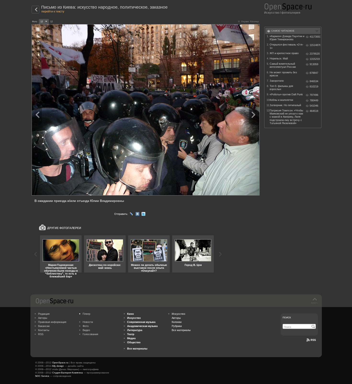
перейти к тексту (52, 11)
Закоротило (277, 80)
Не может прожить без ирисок (283, 74)
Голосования (90, 334)
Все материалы (181, 330)
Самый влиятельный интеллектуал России (283, 65)
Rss (313, 339)
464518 (314, 110)
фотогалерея (290, 12)
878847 (314, 72)
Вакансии (44, 326)
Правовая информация (52, 322)
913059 (314, 64)
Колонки (177, 322)
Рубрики (177, 326)
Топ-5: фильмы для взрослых (281, 88)
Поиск (287, 317)
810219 (314, 86)
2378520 (315, 53)
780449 (314, 100)
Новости (88, 322)
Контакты (43, 330)
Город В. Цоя (193, 265)
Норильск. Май (279, 58)
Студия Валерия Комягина (67, 372)
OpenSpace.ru (60, 362)
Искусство (271, 12)
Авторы (42, 317)
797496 (314, 94)
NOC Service (42, 376)
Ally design (58, 366)
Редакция (44, 313)
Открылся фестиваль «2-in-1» (286, 46)
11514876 (315, 45)
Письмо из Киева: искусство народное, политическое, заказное (104, 7)
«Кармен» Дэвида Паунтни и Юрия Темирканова (287, 38)
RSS (40, 334)
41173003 (315, 36)
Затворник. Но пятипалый (285, 105)
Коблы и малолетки (281, 99)
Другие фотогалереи (64, 228)
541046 (314, 105)
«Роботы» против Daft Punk (286, 94)
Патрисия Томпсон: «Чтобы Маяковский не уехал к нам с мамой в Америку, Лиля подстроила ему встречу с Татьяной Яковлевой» (286, 117)
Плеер (86, 313)
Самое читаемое (283, 30)
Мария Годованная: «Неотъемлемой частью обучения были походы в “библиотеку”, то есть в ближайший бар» (61, 271)
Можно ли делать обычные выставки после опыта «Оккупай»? (149, 268)
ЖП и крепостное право (284, 53)
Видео (86, 330)
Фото (86, 326)
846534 (314, 81)
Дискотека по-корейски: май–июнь (105, 266)
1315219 (315, 58)
